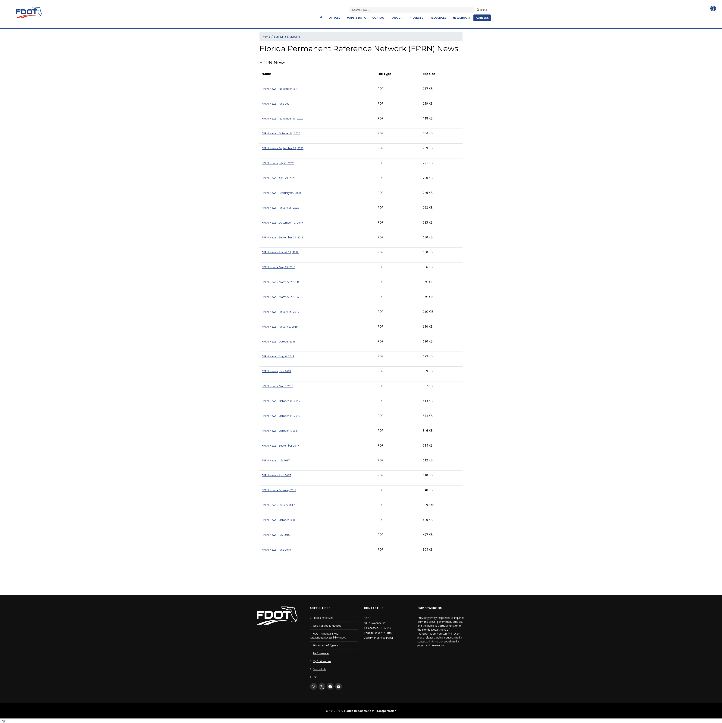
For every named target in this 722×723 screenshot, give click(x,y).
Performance (321, 653)
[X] (322, 686)
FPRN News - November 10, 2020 (282, 118)
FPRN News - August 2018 (278, 356)
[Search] (477, 9)
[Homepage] (320, 17)
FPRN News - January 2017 (278, 505)
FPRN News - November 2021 (280, 89)
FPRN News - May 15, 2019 (278, 267)
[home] (277, 616)
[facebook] (330, 686)
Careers (482, 17)
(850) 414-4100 (383, 633)
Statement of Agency (325, 645)
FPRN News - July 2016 (276, 535)
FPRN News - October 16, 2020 (281, 133)
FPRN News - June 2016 (276, 549)
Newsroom (461, 17)
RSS (315, 677)
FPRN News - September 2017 (280, 445)
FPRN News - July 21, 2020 (278, 163)
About (397, 17)
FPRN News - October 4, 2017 (280, 430)
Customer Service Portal (378, 637)
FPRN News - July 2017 (276, 460)
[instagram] (313, 686)
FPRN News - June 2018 (276, 371)
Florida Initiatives (323, 617)
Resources (438, 17)
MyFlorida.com (322, 661)
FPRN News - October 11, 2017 (281, 416)
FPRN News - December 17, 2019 (282, 222)
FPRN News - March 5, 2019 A (280, 297)
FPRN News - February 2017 (279, 490)
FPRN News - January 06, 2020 (280, 207)
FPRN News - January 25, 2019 (280, 312)
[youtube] (338, 686)
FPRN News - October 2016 (279, 520)
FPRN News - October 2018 (279, 341)
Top (2, 721)
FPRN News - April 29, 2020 (278, 178)
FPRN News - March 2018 (277, 386)
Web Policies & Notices (327, 625)
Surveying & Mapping (287, 36)
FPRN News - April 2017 (276, 475)
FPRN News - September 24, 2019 (282, 237)
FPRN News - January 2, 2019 (280, 326)
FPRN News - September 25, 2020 (282, 148)
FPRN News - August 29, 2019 (280, 252)
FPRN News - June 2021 (276, 103)
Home (266, 36)
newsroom (437, 645)
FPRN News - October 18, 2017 (281, 401)
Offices (334, 17)
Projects (416, 17)
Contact (379, 17)
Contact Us (319, 669)
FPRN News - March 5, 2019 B (280, 282)
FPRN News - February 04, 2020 (281, 193)
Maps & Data (356, 17)
